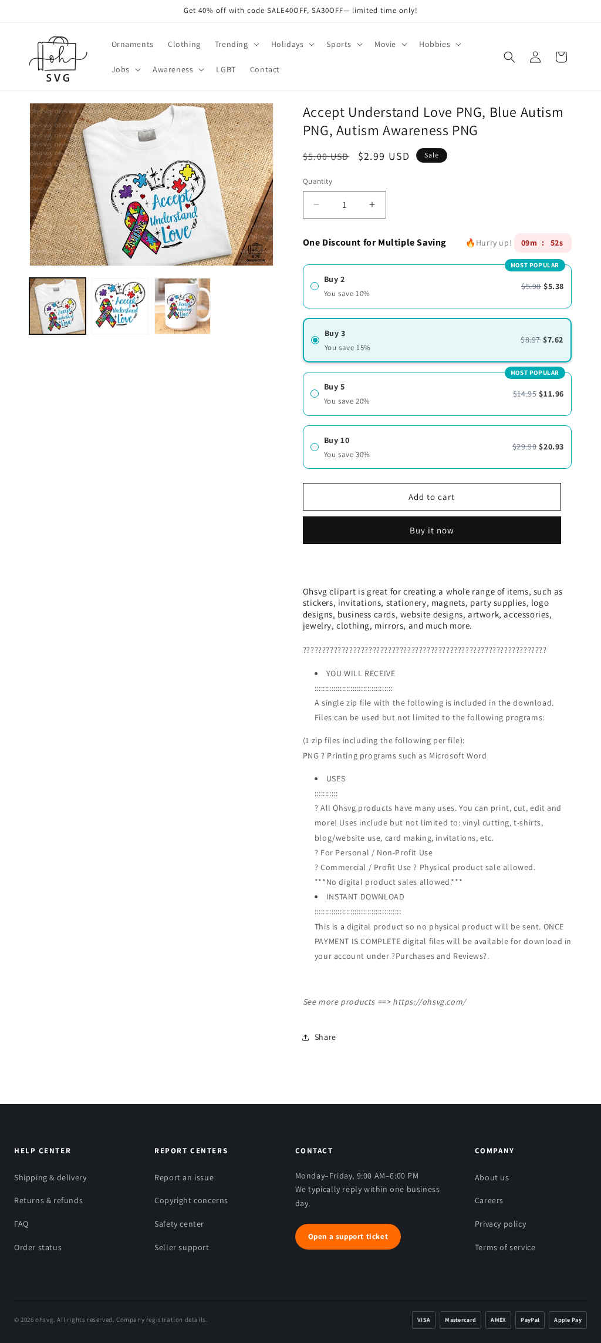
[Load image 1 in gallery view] (57, 306)
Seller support (181, 1247)
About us (492, 1177)
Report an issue (184, 1177)
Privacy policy (500, 1223)
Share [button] (325, 1037)
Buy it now (432, 526)
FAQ (21, 1223)
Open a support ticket (348, 1236)
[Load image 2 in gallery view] (120, 306)
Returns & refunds (48, 1200)
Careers (489, 1200)
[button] (236, 44)
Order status (38, 1247)
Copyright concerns (191, 1200)
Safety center (179, 1223)
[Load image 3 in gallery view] (182, 306)
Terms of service (505, 1247)
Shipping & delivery (50, 1177)
